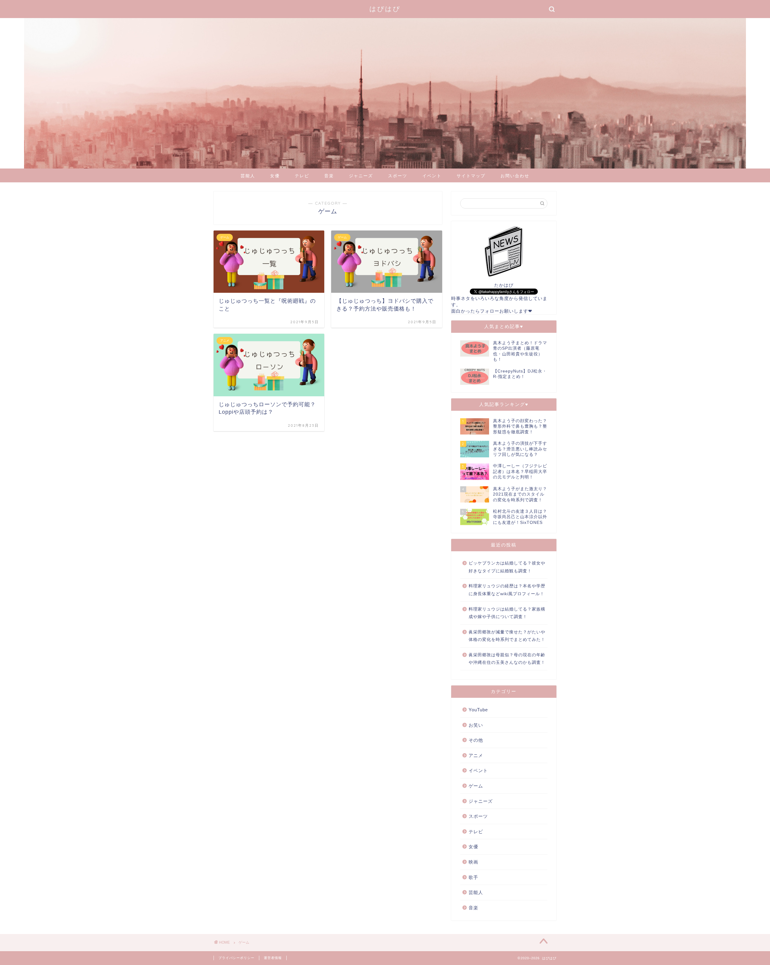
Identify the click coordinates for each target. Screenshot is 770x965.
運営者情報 (273, 958)
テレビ (302, 175)
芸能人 (248, 175)
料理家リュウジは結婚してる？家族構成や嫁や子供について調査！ (507, 613)
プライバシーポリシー (236, 958)
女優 (275, 175)
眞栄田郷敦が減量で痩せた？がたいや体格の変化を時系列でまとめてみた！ (507, 636)
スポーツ (397, 175)
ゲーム (476, 785)
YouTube (478, 709)
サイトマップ (471, 175)
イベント (432, 175)
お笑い (476, 725)
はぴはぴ (385, 9)
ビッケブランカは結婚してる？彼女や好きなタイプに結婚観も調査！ (507, 567)
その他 (476, 740)
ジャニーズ (361, 175)
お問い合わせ (514, 175)
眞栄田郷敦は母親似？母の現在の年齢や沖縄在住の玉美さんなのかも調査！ (507, 659)
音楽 (329, 175)
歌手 (473, 877)
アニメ (476, 755)
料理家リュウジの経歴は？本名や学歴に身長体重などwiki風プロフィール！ (507, 590)
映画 (473, 861)
